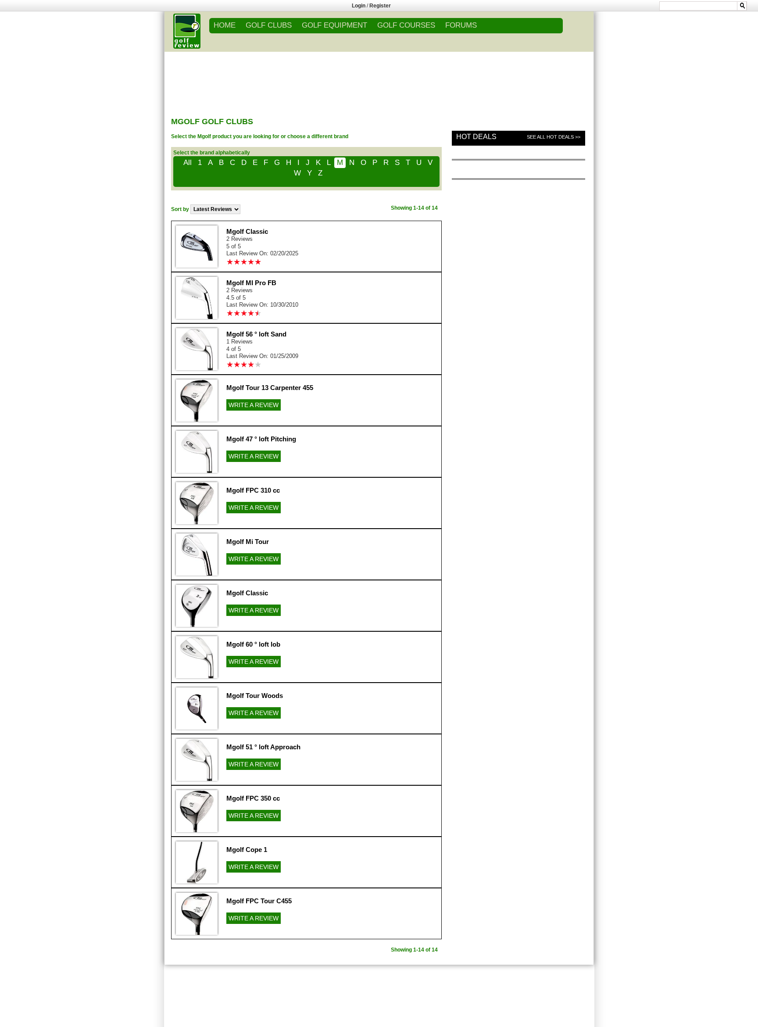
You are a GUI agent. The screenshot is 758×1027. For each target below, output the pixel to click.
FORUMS (461, 25)
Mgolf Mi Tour (247, 541)
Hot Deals (476, 136)
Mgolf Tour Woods (254, 695)
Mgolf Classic (247, 231)
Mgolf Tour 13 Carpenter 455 (269, 387)
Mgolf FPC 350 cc (253, 798)
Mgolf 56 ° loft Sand (256, 334)
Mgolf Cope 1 (246, 849)
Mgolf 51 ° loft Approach (263, 747)
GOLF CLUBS (269, 25)
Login (358, 6)
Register (380, 6)
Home (225, 25)
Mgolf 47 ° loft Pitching (261, 439)
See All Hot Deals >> (553, 137)
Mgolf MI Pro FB (251, 282)
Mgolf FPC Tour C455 (259, 901)
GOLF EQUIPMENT (334, 25)
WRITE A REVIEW (254, 404)
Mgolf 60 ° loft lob (253, 644)
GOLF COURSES (406, 25)
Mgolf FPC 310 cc (253, 490)
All (187, 162)
